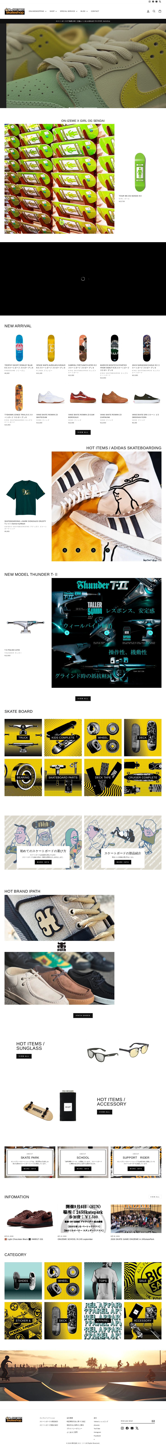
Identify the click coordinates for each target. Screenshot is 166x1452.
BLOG (83, 11)
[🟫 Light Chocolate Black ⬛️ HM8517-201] (30, 1219)
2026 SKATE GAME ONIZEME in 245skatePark (132, 1239)
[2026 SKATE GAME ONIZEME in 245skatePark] (136, 1219)
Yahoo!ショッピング (101, 1421)
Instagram (97, 1432)
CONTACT (95, 11)
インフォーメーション (47, 1418)
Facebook (97, 1436)
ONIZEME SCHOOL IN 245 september (75, 1239)
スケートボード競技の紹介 (49, 1425)
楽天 (95, 1418)
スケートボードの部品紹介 (49, 1421)
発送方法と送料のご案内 (75, 1425)
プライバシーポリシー (74, 1428)
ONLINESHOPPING (37, 11)
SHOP (52, 11)
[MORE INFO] (30, 1162)
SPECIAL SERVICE (68, 11)
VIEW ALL (83, 698)
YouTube (97, 1428)
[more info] (43, 843)
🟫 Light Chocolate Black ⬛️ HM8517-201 (24, 1239)
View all (83, 432)
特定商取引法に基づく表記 (76, 1421)
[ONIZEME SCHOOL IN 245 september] (83, 1219)
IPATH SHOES (83, 1015)
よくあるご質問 (72, 1432)
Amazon (97, 1425)
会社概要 (70, 1418)
